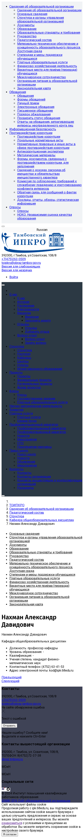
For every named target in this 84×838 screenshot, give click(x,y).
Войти (13, 277)
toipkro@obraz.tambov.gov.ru (21, 263)
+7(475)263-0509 (14, 259)
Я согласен (9, 834)
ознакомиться (12, 823)
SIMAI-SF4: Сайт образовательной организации (36, 801)
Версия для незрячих (17, 270)
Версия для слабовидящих (21, 266)
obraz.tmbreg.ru (12, 759)
